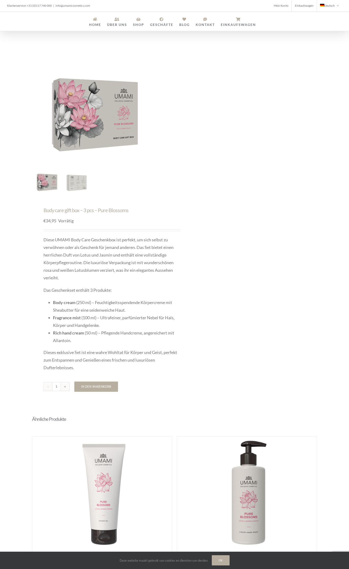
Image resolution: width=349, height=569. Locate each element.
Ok (221, 560)
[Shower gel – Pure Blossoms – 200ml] (102, 496)
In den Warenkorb (96, 386)
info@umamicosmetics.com (73, 5)
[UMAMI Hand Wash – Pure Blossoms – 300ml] (247, 496)
